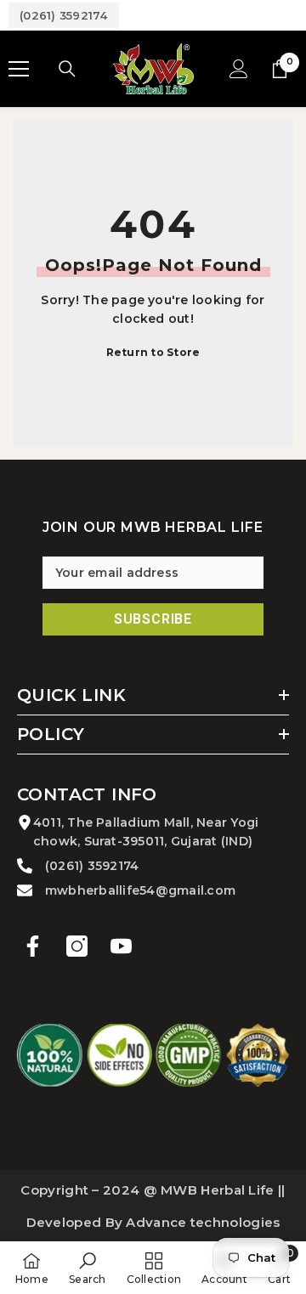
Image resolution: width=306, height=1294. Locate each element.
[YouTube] (121, 946)
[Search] (67, 69)
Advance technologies (203, 1222)
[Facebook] (32, 946)
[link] (87, 1268)
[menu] (18, 69)
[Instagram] (77, 946)
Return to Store (153, 352)
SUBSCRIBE (153, 619)
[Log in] (239, 68)
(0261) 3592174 (64, 15)
